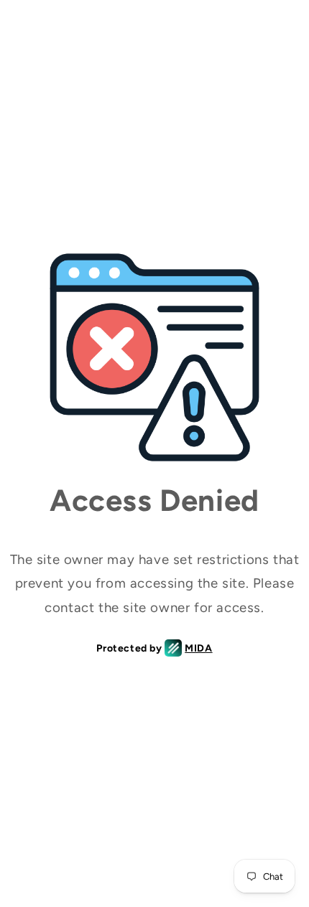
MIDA (198, 648)
